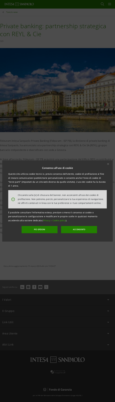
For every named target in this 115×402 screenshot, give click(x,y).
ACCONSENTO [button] (79, 229)
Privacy (47, 220)
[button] (108, 164)
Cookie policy (59, 220)
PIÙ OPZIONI (39, 229)
